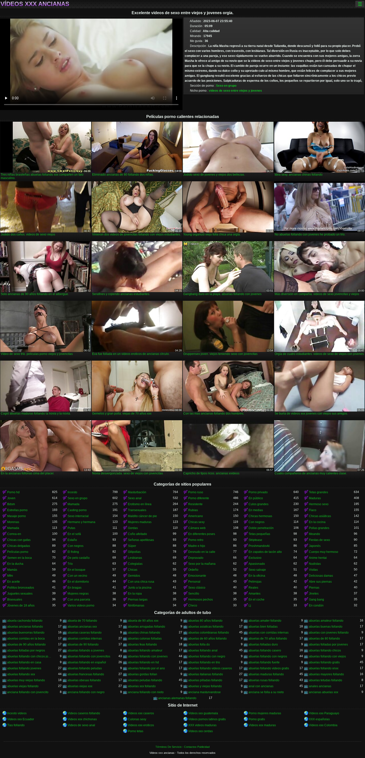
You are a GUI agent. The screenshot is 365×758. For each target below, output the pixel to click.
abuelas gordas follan (142, 674)
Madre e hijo (196, 546)
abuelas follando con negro (206, 656)
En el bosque (76, 569)
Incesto (72, 492)
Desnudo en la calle (201, 552)
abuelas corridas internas (85, 638)
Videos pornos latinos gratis (207, 719)
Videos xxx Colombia (323, 725)
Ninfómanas (136, 605)
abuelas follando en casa (24, 662)
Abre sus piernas (320, 581)
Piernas (314, 587)
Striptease (255, 540)
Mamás (12, 569)
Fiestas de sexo (319, 540)
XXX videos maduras (202, 725)
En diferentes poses (201, 534)
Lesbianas (135, 558)
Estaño (72, 540)
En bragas (74, 587)
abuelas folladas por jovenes (328, 644)
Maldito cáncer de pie (142, 516)
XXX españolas (319, 719)
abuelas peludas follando (145, 680)
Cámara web (197, 528)
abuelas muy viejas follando (26, 680)
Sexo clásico (196, 587)
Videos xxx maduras (262, 725)
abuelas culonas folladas (145, 638)
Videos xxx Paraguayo (324, 713)
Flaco (312, 510)
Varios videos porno (81, 605)
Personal (194, 581)
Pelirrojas (255, 581)
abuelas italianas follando (205, 674)
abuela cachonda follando (24, 620)
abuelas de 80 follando (324, 638)
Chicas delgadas (18, 546)
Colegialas (135, 564)
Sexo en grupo (226, 85)
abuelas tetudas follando (325, 680)
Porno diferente (198, 498)
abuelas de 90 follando (83, 644)
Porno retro (195, 540)
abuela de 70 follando (82, 620)
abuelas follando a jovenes (86, 650)
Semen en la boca (19, 558)
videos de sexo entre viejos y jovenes (235, 90)
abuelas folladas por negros (26, 650)
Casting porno (77, 510)
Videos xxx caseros (141, 713)
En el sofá (74, 534)
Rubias (193, 510)
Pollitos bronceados (20, 587)
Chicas (132, 569)
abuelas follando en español (87, 662)
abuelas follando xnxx (323, 668)
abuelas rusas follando (264, 680)
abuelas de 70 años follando (268, 638)
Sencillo (193, 593)
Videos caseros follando (84, 713)
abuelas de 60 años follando (207, 638)
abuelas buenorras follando (25, 632)
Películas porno (17, 552)
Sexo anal (135, 498)
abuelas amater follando (265, 620)
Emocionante (197, 575)
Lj (250, 605)
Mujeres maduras (139, 522)
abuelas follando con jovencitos (89, 656)
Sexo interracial (78, 516)
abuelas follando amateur (145, 650)
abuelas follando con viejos (327, 656)
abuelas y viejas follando (205, 686)
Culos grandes (258, 504)
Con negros (256, 522)
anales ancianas (320, 686)
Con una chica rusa (141, 581)
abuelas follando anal (203, 650)
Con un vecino (77, 575)
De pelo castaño (79, 558)
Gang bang (316, 599)
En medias (256, 510)
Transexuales (137, 510)
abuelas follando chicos (325, 650)
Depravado (195, 558)
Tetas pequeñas (259, 534)
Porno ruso (195, 492)
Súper (132, 546)
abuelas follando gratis (324, 662)
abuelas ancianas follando (25, 626)
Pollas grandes (319, 528)
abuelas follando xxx (21, 674)
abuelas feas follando (142, 644)
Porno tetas (135, 731)
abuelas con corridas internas (269, 632)
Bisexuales (14, 599)
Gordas (133, 528)
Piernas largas (137, 599)
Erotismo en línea (139, 504)
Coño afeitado (137, 534)
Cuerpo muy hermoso (323, 552)
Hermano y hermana (81, 522)
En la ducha (15, 564)
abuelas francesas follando (86, 674)
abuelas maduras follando (266, 674)
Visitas (313, 569)
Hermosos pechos (200, 599)
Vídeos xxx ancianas (34, 4)
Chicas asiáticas (320, 516)
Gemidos (134, 575)
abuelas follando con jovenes (148, 656)
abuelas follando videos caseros (210, 668)
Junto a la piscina (139, 587)
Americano (195, 516)
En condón (316, 605)
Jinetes (314, 593)
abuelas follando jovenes (24, 668)
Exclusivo (255, 558)
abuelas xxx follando (142, 686)
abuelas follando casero (265, 650)
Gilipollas (134, 552)
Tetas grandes (318, 492)
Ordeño (193, 569)
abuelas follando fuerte (264, 662)
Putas (71, 528)
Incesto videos (17, 713)
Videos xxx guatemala (203, 713)
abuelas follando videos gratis (269, 668)
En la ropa (135, 593)
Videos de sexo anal (81, 725)
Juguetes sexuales (20, 593)
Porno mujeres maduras (265, 713)
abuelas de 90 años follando (26, 644)
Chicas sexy (196, 522)
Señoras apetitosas (141, 540)
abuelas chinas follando (144, 632)
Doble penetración (261, 528)
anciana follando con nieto (146, 692)
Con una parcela (79, 599)
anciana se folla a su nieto (266, 692)
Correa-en (14, 534)
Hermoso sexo (318, 504)
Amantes (254, 593)
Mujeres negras (78, 593)
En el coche (256, 599)
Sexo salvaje (257, 569)
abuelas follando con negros (268, 656)
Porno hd (13, 492)
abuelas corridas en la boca (26, 638)
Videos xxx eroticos (141, 725)
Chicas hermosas (260, 516)
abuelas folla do (199, 644)
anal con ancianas (261, 686)
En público (256, 498)
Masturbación (137, 492)
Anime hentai (318, 558)
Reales (253, 587)
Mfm (10, 575)
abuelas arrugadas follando (146, 626)
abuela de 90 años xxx (143, 620)
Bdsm (11, 504)
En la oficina (257, 575)
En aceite (13, 581)
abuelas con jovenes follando (329, 632)
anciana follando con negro (86, 692)
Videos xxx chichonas (82, 719)
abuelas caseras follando (85, 632)
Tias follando (16, 725)
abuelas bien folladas (263, 626)
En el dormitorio (78, 581)
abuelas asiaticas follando (205, 626)
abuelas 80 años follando (205, 620)
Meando (314, 534)
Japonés (315, 546)
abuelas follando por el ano (146, 668)
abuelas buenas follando (325, 626)
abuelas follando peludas (85, 668)
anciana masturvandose (204, 692)
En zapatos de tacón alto (265, 552)
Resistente (195, 504)
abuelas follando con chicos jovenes (29, 656)
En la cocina (317, 522)
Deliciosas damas (321, 575)
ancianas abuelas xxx (323, 692)
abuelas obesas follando (84, 680)
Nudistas (315, 564)
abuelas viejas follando (22, 686)
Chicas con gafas (19, 540)
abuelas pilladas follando (205, 680)
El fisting (73, 552)
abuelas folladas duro (263, 644)
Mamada (73, 504)
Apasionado (257, 564)
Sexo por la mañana (202, 564)
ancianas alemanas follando (177, 698)
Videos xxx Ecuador (20, 719)
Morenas (13, 522)
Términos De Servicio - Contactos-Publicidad (182, 746)
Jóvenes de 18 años (21, 605)
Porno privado (258, 492)
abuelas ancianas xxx (82, 626)
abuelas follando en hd (143, 662)
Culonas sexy (137, 719)
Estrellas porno (17, 510)
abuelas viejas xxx (80, 686)
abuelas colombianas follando (208, 632)
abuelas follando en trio (204, 662)
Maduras (315, 498)
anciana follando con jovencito (27, 692)
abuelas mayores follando (326, 674)
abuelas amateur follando (326, 620)
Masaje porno (16, 516)
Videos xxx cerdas (200, 731)
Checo (192, 605)
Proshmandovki (259, 546)
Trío (70, 564)
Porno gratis (257, 719)
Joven (11, 498)
